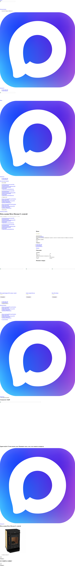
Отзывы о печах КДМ (6, 201)
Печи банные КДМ (5, 185)
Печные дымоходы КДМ (6, 187)
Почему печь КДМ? (5, 199)
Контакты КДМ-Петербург (6, 202)
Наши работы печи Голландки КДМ (8, 200)
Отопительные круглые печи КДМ (8, 184)
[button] (37, 312)
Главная (1, 216)
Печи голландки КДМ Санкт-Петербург (9, 198)
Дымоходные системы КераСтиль (8, 189)
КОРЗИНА (5, 216)
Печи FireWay (4, 188)
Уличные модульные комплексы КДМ (8, 186)
